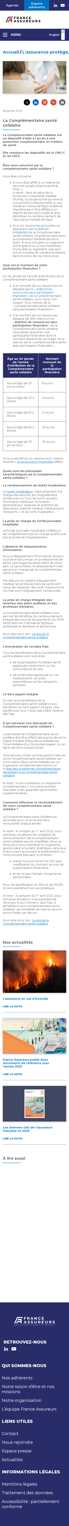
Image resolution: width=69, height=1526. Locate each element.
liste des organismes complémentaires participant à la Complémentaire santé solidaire (32, 772)
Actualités (12, 1459)
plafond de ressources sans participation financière (33, 292)
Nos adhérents (17, 1377)
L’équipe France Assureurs (29, 1409)
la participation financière (35, 462)
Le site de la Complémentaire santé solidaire (26, 635)
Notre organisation (22, 1400)
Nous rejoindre (17, 1442)
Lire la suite (12, 1006)
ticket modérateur (20, 491)
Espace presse (16, 1450)
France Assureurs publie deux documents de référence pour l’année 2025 (26, 1063)
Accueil (11, 52)
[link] (55, 5)
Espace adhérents (37, 5)
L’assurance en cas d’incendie (25, 998)
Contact (10, 1433)
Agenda (12, 5)
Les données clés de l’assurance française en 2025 (27, 1129)
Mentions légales (20, 1484)
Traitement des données (27, 1492)
